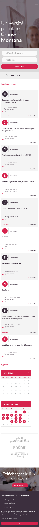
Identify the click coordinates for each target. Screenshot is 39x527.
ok (19, 523)
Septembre (11, 404)
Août (8, 373)
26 (24, 421)
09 (11, 415)
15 (7, 418)
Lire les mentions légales (9, 519)
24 (16, 421)
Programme (19, 485)
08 (7, 415)
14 (3, 418)
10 (16, 415)
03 (16, 412)
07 (3, 415)
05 (24, 412)
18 (20, 418)
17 (16, 418)
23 (11, 421)
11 (20, 415)
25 (20, 421)
